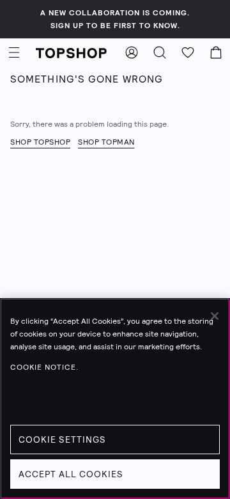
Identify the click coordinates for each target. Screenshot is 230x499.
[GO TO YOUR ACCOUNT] (132, 52)
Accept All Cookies (71, 474)
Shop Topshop (40, 142)
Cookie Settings (62, 439)
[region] (115, 398)
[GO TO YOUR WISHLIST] (188, 52)
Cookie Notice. (44, 367)
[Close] (215, 316)
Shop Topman (106, 142)
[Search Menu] (160, 52)
